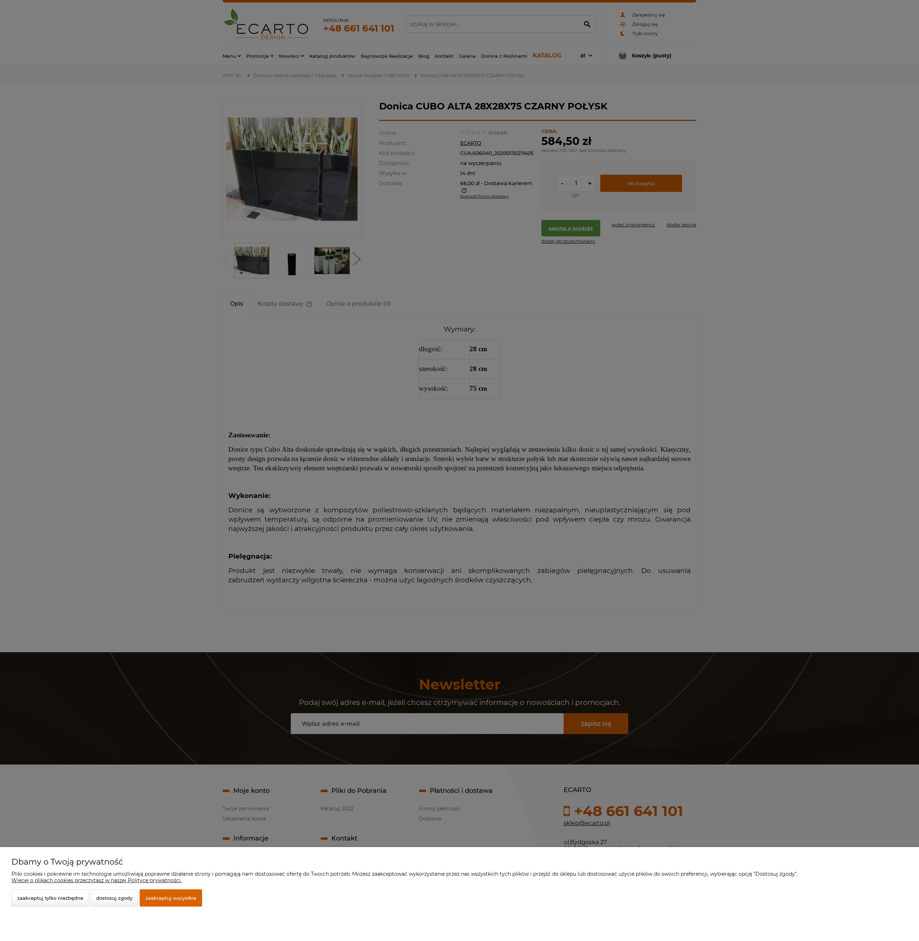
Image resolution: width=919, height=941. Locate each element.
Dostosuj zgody (114, 898)
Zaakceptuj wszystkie (170, 898)
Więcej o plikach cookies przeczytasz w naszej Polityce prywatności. (96, 880)
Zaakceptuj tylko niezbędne (50, 898)
